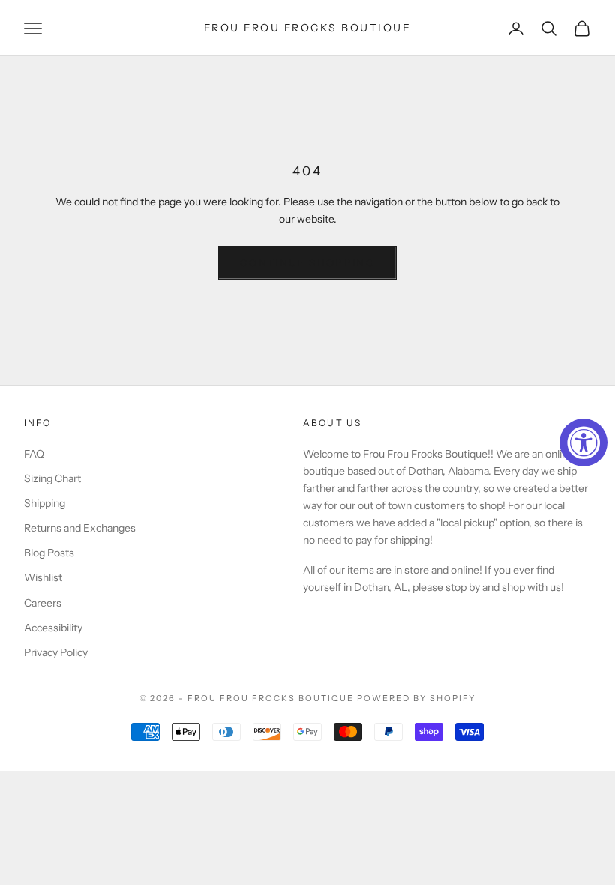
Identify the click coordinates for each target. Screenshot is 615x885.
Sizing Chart (52, 478)
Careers (43, 603)
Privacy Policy (56, 652)
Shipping (44, 503)
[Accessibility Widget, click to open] (584, 442)
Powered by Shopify (416, 698)
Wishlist (43, 577)
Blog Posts (49, 553)
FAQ (34, 453)
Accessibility (53, 627)
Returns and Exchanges (80, 528)
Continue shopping (307, 262)
